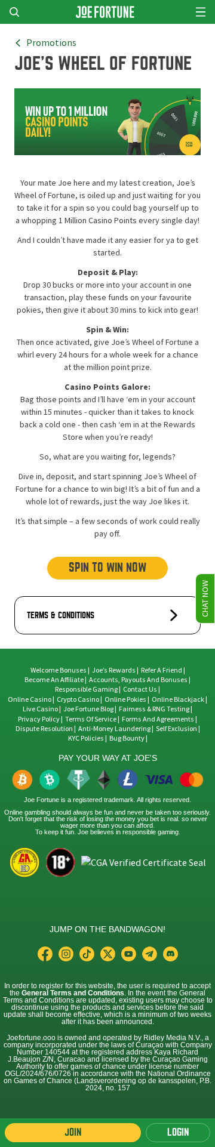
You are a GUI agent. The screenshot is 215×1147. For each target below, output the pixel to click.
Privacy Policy (39, 719)
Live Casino (40, 709)
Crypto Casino (78, 699)
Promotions (51, 43)
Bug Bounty (127, 738)
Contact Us (140, 689)
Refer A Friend (161, 670)
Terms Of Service (90, 719)
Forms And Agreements (158, 719)
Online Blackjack (178, 699)
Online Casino (29, 699)
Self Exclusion (176, 728)
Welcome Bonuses (58, 670)
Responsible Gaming (86, 689)
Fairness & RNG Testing (155, 709)
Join (72, 1132)
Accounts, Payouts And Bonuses (139, 679)
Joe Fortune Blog (88, 709)
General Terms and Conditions (73, 993)
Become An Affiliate (54, 679)
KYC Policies (86, 738)
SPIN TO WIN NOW (107, 568)
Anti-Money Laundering (114, 728)
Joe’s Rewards (114, 670)
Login (178, 1132)
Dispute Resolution (44, 728)
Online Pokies (125, 699)
